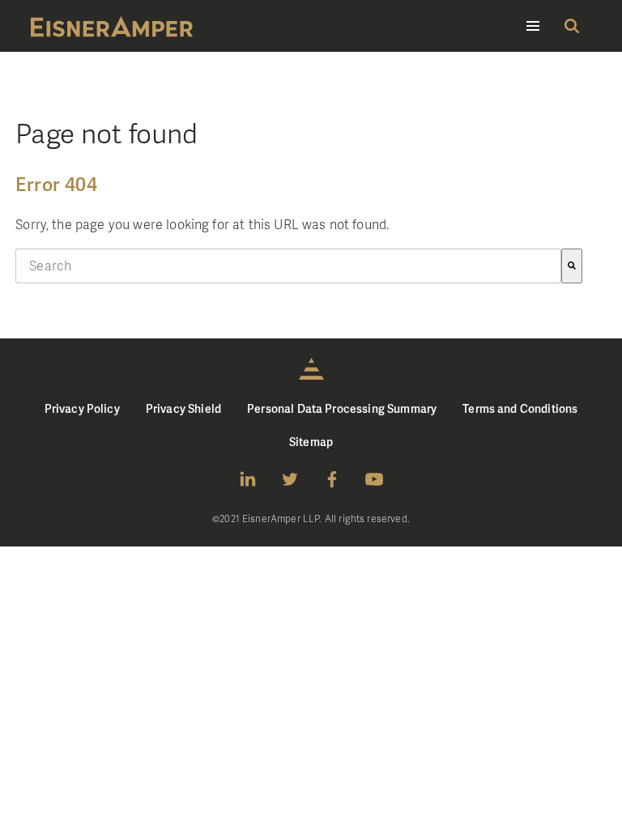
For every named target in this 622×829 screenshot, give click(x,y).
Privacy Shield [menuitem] (183, 408)
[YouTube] (374, 479)
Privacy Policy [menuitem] (82, 408)
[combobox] (288, 266)
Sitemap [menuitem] (311, 441)
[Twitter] (290, 479)
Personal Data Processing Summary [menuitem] (342, 408)
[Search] (571, 266)
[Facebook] (332, 479)
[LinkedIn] (247, 479)
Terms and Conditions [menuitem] (519, 408)
